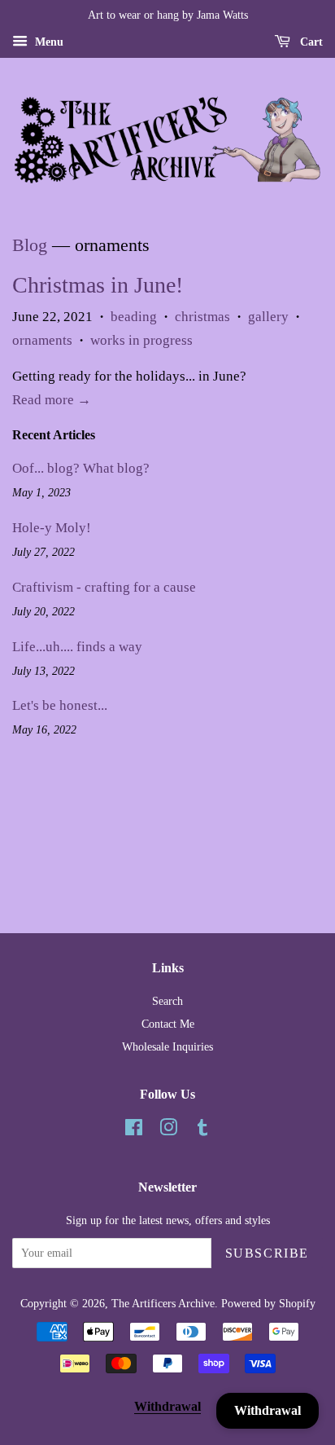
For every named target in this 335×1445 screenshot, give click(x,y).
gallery (268, 316)
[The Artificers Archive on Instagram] (168, 1130)
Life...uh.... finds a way (77, 646)
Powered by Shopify (268, 1303)
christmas (202, 316)
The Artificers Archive (163, 1303)
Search (167, 1000)
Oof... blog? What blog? (81, 468)
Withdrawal (167, 1406)
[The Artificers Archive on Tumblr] (202, 1130)
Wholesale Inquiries (167, 1046)
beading (134, 316)
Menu (47, 42)
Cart (310, 42)
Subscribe (267, 1253)
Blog (29, 245)
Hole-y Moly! (51, 527)
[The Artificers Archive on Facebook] (133, 1130)
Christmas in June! (97, 284)
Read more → (51, 400)
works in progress (141, 340)
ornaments (42, 340)
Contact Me (167, 1023)
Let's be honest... (59, 705)
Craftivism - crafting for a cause (104, 587)
